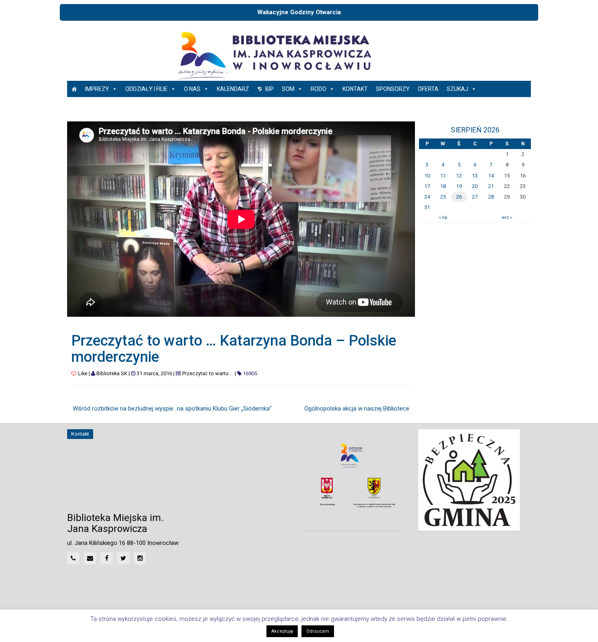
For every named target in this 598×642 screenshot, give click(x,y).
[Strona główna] (74, 89)
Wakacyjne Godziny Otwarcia (299, 12)
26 (459, 197)
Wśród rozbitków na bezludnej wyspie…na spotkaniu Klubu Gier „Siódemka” (172, 408)
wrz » (507, 217)
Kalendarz (233, 89)
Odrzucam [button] (317, 631)
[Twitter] (123, 558)
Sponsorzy (393, 89)
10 (427, 176)
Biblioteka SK (111, 373)
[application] (241, 219)
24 (427, 197)
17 (427, 186)
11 (443, 176)
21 (491, 186)
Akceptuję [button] (282, 631)
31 (427, 207)
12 (459, 176)
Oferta (428, 89)
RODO (318, 89)
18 (443, 186)
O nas (192, 89)
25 (443, 197)
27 (475, 197)
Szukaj (457, 89)
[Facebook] (106, 558)
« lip (443, 217)
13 (475, 176)
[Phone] (73, 558)
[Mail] (90, 558)
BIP (269, 89)
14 (491, 176)
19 (459, 186)
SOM (288, 89)
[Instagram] (140, 558)
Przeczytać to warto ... (208, 373)
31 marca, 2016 (154, 373)
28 (491, 197)
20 (475, 186)
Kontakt (355, 89)
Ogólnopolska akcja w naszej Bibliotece (356, 408)
